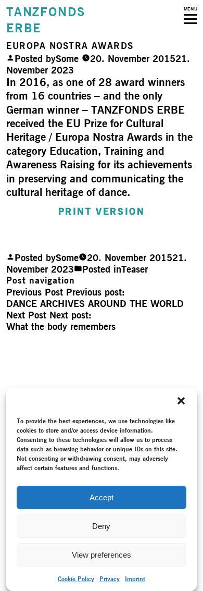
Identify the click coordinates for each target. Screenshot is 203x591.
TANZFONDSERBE (45, 19)
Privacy (109, 579)
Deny (101, 526)
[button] (181, 401)
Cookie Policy (76, 579)
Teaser (134, 269)
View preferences (101, 554)
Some (67, 58)
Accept (101, 497)
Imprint (135, 579)
